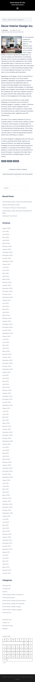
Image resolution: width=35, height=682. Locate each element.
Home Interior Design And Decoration (14, 600)
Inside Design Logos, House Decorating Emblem (17, 202)
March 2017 (6, 567)
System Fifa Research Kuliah (11, 205)
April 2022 (5, 384)
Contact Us (5, 622)
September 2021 (7, 405)
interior (16, 161)
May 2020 (5, 453)
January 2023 (6, 357)
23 (30, 653)
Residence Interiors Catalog (18, 169)
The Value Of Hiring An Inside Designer (14, 208)
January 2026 (6, 249)
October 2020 (6, 438)
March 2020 (6, 459)
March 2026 (6, 243)
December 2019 (7, 468)
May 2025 (5, 273)
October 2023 (6, 330)
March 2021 (6, 423)
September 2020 (7, 441)
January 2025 (6, 285)
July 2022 (5, 375)
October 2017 (6, 546)
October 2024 (6, 294)
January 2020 (6, 465)
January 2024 (6, 321)
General (4, 591)
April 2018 (5, 528)
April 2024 (5, 312)
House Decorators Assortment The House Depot (18, 174)
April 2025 (5, 276)
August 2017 (6, 552)
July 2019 (5, 483)
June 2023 (5, 342)
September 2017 (7, 549)
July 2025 (5, 267)
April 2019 (5, 492)
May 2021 (5, 417)
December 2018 (7, 504)
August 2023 (6, 336)
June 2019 (5, 486)
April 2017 (5, 564)
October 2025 (6, 258)
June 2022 (5, 378)
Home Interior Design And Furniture (12, 32)
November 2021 (7, 399)
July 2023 (5, 339)
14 (21, 650)
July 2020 (5, 447)
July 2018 (5, 519)
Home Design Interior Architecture (13, 594)
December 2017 (7, 540)
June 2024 (5, 306)
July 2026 (5, 231)
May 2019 (5, 489)
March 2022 (6, 387)
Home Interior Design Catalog (11, 606)
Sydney (17, 679)
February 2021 (6, 426)
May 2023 (5, 345)
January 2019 (6, 501)
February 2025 (6, 282)
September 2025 (7, 261)
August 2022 (6, 372)
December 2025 (7, 252)
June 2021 (5, 414)
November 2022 (7, 363)
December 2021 (7, 396)
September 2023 (7, 333)
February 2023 (6, 354)
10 (4, 650)
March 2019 (6, 495)
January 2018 (6, 537)
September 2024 (7, 297)
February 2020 (6, 462)
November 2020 (7, 435)
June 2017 (5, 558)
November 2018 (7, 507)
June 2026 (5, 234)
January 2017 (6, 573)
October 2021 (6, 402)
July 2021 (5, 411)
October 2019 (6, 474)
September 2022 (7, 369)
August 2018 (6, 516)
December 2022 (7, 360)
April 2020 (5, 456)
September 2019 (7, 477)
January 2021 (6, 429)
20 (17, 653)
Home (4, 19)
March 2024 (6, 315)
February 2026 (6, 246)
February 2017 (6, 570)
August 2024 (6, 300)
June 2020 (5, 450)
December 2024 (7, 288)
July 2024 (5, 303)
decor (3, 161)
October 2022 (6, 366)
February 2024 (6, 318)
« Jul (3, 662)
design (9, 161)
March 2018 (6, 531)
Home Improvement (8, 597)
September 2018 (7, 513)
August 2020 (6, 444)
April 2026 (5, 240)
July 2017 (5, 555)
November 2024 (7, 291)
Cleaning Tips (6, 585)
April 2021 (5, 420)
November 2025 (7, 255)
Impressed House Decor (9, 216)
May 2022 (5, 381)
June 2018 (5, 522)
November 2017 (7, 543)
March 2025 (6, 279)
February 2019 (6, 498)
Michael (5, 30)
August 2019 (6, 480)
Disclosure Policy (7, 625)
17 (4, 653)
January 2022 (6, 393)
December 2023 (7, 324)
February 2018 (6, 534)
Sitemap (4, 628)
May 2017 (5, 561)
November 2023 (7, 327)
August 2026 (6, 228)
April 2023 (5, 348)
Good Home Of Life (17, 3)
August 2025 (6, 264)
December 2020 (7, 432)
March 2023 (6, 351)
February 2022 (6, 390)
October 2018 (6, 510)
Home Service (6, 612)
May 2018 (5, 525)
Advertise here (6, 619)
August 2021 (6, 408)
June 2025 (5, 270)
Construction (6, 588)
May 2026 (5, 237)
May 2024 (5, 309)
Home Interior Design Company (12, 609)
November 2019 (7, 471)
